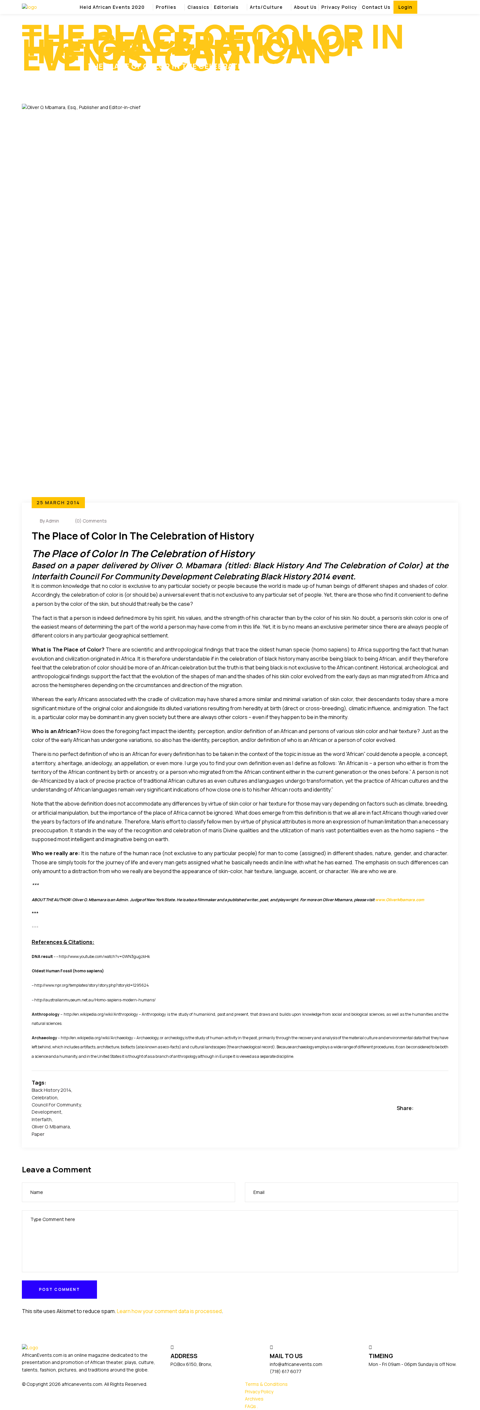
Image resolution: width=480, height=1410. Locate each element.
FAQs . (251, 1406)
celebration (44, 1097)
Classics (198, 7)
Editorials (226, 7)
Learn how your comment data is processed (169, 1311)
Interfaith (42, 1119)
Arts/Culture (266, 7)
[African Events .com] (29, 7)
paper (38, 1134)
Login (405, 7)
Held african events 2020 (112, 7)
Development (46, 1112)
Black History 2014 (51, 1090)
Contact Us (376, 7)
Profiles (166, 7)
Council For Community (56, 1105)
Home (29, 77)
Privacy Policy (339, 7)
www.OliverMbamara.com (399, 899)
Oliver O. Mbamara (51, 1126)
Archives (254, 1399)
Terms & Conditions (266, 1384)
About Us (305, 7)
